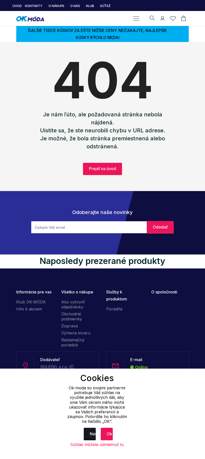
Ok (109, 433)
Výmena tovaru (75, 332)
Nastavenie (93, 433)
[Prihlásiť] (162, 19)
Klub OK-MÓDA (31, 301)
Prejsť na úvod (102, 168)
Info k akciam (29, 308)
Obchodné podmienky (71, 316)
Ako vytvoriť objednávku (73, 304)
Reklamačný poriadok (72, 342)
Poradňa (114, 308)
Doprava (69, 325)
